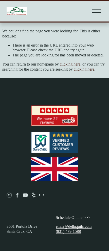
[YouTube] (25, 195)
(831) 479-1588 (68, 231)
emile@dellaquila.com (74, 226)
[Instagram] (9, 195)
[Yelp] (33, 195)
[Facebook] (17, 195)
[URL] (41, 195)
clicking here (70, 64)
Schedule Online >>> (73, 217)
